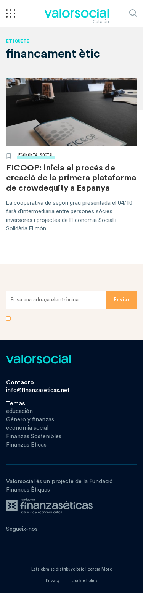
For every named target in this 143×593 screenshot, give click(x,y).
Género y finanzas (30, 420)
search (133, 13)
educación (19, 411)
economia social (36, 155)
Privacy (53, 581)
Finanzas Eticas (26, 445)
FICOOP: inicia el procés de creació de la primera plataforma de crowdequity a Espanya (71, 178)
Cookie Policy (84, 581)
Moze (106, 569)
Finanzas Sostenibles (33, 436)
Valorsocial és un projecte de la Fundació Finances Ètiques (59, 486)
